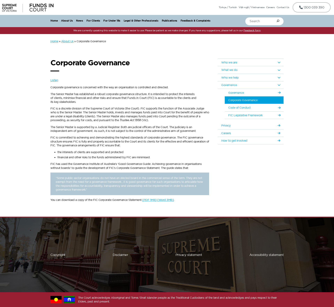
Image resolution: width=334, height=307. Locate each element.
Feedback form (252, 30)
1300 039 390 (313, 7)
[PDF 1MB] (149, 200)
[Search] (278, 20)
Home (54, 41)
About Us (67, 41)
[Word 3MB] (165, 200)
